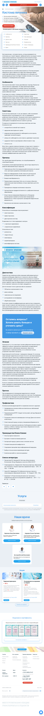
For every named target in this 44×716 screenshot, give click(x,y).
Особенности (9, 34)
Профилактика (27, 42)
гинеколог (27, 29)
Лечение (26, 39)
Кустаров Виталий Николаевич (22, 555)
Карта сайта (39, 687)
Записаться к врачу (8, 25)
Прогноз (7, 42)
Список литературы (28, 44)
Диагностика (9, 39)
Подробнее (35, 505)
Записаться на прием (12, 540)
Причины (8, 36)
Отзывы (3, 662)
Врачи (7, 47)
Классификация (28, 36)
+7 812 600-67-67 (36, 509)
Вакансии (4, 658)
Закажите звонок (27, 333)
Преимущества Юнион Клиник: (13, 44)
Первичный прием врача (9, 581)
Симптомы (26, 34)
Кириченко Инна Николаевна (11, 533)
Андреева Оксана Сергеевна (32, 533)
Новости (3, 660)
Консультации (22, 500)
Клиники (4, 670)
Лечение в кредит (36, 658)
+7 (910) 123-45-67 (12, 333)
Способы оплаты (36, 656)
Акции (25, 47)
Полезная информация (16, 659)
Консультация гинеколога (9, 505)
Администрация (5, 656)
